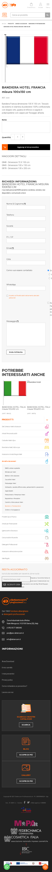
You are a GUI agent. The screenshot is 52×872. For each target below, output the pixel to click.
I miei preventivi (8, 674)
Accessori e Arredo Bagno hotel (12, 454)
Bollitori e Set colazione (12, 476)
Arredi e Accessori (9, 461)
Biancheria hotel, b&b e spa (11, 447)
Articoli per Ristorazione (9, 524)
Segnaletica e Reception (12, 498)
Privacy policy (7, 680)
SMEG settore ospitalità (12, 468)
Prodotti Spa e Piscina (9, 517)
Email (48, 270)
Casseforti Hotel (10, 479)
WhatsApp (50, 274)
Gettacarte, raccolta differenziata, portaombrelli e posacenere (24, 487)
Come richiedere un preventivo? (14, 686)
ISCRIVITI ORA (13, 585)
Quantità (6, 137)
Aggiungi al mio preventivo (28, 147)
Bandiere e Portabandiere (13, 506)
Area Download (8, 661)
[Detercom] (9, 5)
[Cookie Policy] (45, 867)
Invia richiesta (15, 352)
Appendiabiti (9, 491)
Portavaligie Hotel (10, 483)
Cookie (19, 803)
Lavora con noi (7, 692)
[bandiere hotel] (14, 392)
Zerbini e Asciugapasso (12, 510)
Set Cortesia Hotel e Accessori (11, 426)
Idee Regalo (5, 558)
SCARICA (26, 725)
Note (4, 120)
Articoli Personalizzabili (9, 433)
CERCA (47, 15)
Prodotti (8, 419)
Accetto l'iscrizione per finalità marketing (48, 309)
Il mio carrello (7, 668)
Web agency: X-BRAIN (38, 803)
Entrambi (50, 278)
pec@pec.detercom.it (15, 633)
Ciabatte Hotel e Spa (8, 440)
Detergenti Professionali (9, 544)
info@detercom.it (14, 639)
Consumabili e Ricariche (10, 538)
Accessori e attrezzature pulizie (12, 551)
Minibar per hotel (10, 472)
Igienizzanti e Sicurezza (9, 531)
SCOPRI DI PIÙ (26, 755)
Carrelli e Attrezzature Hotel (14, 502)
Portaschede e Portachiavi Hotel (15, 495)
